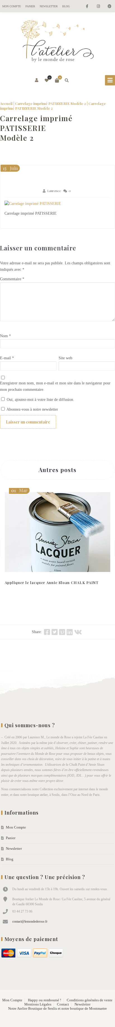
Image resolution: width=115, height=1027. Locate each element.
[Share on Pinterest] (62, 632)
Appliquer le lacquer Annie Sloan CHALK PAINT (52, 582)
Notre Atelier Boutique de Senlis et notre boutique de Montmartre (57, 1009)
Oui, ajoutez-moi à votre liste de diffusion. (40, 400)
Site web (65, 358)
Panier (30, 6)
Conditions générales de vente (89, 1000)
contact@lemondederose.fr (29, 921)
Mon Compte (11, 6)
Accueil (6, 103)
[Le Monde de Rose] (57, 42)
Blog (66, 6)
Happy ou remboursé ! (44, 1000)
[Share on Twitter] (55, 632)
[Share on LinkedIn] (70, 632)
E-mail (7, 358)
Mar (19, 490)
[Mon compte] (37, 80)
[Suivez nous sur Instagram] (98, 6)
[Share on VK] (78, 632)
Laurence (54, 191)
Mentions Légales (37, 1004)
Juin (10, 168)
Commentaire (12, 279)
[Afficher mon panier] (57, 80)
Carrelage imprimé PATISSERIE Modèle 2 (50, 103)
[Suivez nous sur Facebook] (87, 6)
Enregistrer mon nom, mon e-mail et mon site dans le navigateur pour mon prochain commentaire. (55, 386)
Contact (63, 1004)
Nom (5, 336)
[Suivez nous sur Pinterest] (109, 6)
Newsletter (49, 6)
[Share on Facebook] (47, 632)
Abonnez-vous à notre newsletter (32, 409)
